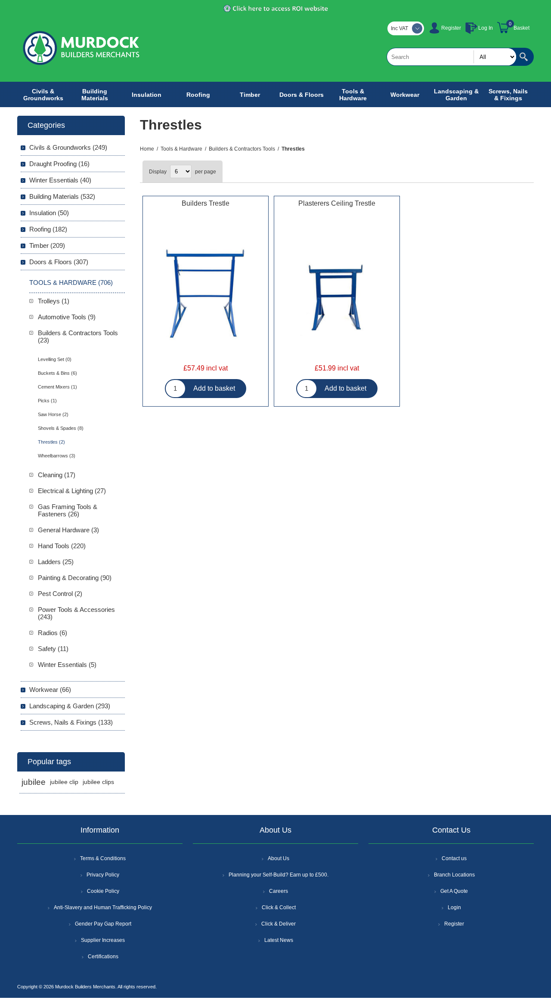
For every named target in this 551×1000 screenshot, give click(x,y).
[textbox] (451, 56)
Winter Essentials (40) (60, 180)
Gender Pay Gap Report (103, 924)
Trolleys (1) (53, 301)
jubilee (34, 782)
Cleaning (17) (56, 474)
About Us (278, 858)
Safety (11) (53, 648)
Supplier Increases (103, 940)
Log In (485, 28)
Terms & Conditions (103, 858)
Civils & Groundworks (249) (68, 147)
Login (454, 907)
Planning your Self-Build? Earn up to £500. (278, 875)
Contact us (454, 858)
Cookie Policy (103, 891)
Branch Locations (454, 875)
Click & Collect (279, 907)
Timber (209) (47, 245)
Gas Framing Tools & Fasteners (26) (67, 510)
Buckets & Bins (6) (57, 373)
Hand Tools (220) (62, 545)
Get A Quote (454, 891)
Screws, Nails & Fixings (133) (71, 722)
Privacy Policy (103, 875)
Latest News (278, 940)
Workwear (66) (50, 689)
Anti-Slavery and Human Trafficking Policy (103, 907)
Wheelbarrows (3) (56, 455)
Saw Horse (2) (53, 414)
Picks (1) (47, 400)
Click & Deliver (278, 924)
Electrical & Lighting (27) (72, 490)
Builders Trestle (205, 203)
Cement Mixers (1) (57, 386)
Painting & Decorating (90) (74, 577)
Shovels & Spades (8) (61, 428)
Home (147, 149)
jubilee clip (64, 782)
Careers (278, 891)
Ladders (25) (56, 561)
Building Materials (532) (62, 196)
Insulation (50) (49, 212)
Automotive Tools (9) (67, 317)
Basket (521, 28)
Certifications (103, 957)
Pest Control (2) (60, 593)
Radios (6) (52, 632)
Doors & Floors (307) (58, 261)
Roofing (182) (48, 229)
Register (451, 28)
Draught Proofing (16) (59, 163)
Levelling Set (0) (54, 359)
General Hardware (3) (68, 530)
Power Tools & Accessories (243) (76, 613)
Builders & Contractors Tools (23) (78, 336)
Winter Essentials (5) (67, 664)
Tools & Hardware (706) (71, 282)
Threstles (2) (51, 441)
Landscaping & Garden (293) (69, 706)
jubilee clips (98, 782)
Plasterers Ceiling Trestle (336, 203)
